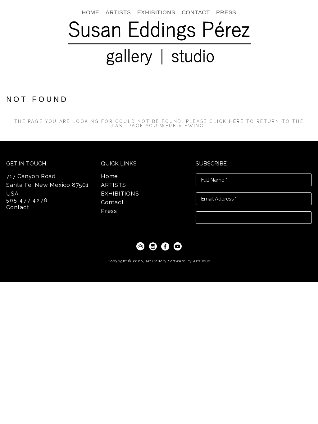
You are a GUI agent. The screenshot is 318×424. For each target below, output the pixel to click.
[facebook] (165, 246)
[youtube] (178, 246)
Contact (17, 207)
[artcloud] (140, 246)
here (236, 121)
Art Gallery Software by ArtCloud (178, 261)
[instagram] (153, 246)
